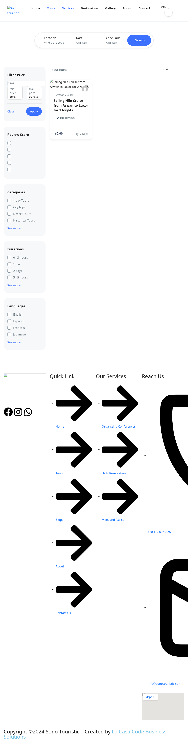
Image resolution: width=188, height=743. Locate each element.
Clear (11, 111)
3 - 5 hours (20, 277)
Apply (34, 111)
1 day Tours (21, 201)
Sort (165, 69)
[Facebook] (8, 412)
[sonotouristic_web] (85, 89)
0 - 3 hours (20, 258)
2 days (17, 271)
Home (35, 8)
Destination (89, 8)
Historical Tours (24, 220)
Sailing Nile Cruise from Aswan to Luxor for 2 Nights (71, 105)
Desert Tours (22, 214)
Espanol (18, 321)
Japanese (19, 334)
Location (50, 38)
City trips (19, 207)
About (127, 8)
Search (140, 40)
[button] (168, 12)
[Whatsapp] (28, 412)
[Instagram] (18, 412)
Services (68, 8)
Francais (19, 328)
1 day (17, 264)
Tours (51, 8)
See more (14, 228)
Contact (144, 8)
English (18, 314)
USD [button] (163, 6)
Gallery (110, 8)
